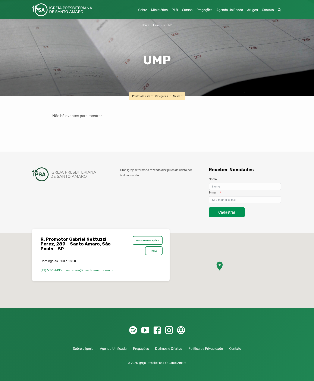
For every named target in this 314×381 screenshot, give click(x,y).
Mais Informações (147, 240)
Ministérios (159, 10)
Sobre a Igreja (83, 349)
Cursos (187, 10)
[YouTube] (145, 330)
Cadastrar (226, 212)
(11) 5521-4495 (51, 270)
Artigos (252, 10)
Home (145, 25)
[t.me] (181, 330)
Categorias (162, 96)
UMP (169, 25)
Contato (268, 10)
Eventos (157, 25)
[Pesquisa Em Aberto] (279, 10)
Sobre (142, 10)
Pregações (204, 10)
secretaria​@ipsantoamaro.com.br (89, 270)
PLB (175, 10)
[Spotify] (133, 330)
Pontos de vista (141, 96)
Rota (154, 250)
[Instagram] (169, 330)
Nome (213, 179)
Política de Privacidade (205, 349)
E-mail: (213, 192)
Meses (177, 96)
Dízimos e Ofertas (168, 349)
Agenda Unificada (229, 10)
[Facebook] (157, 330)
